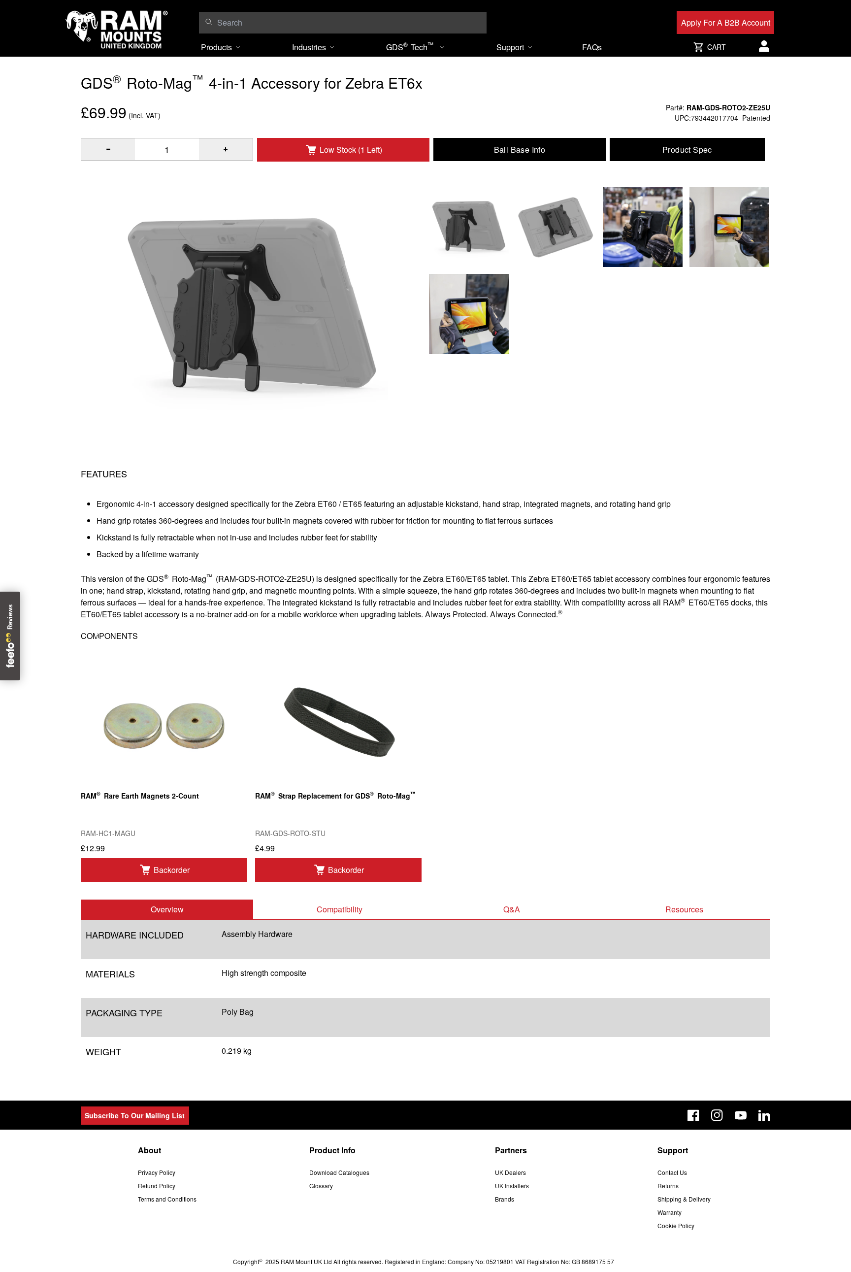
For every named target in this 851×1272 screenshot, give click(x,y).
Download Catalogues (339, 1172)
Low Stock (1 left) (351, 149)
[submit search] (208, 22)
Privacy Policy (156, 1172)
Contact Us (672, 1172)
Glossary (321, 1185)
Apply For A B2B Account (725, 22)
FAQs (592, 47)
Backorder (172, 869)
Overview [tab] (167, 909)
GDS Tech (409, 46)
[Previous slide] (99, 636)
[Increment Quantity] (108, 149)
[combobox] (349, 23)
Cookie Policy (675, 1225)
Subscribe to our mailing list (135, 1115)
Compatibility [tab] (339, 909)
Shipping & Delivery (684, 1199)
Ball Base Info (520, 149)
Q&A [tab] (511, 909)
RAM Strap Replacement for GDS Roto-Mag (335, 795)
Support (510, 47)
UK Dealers (510, 1172)
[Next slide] (752, 636)
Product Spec (687, 149)
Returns (668, 1185)
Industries (309, 47)
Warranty (669, 1212)
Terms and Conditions (167, 1199)
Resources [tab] (684, 909)
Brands (504, 1199)
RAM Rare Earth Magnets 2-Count (140, 795)
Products (216, 47)
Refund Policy (156, 1185)
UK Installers (512, 1185)
